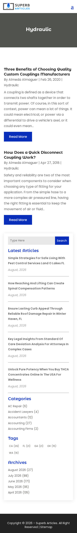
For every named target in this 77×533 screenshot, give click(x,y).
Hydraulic (11, 85)
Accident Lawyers (20, 412)
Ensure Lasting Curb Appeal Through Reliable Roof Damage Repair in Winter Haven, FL (37, 313)
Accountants (17, 417)
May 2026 (15, 487)
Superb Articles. (47, 523)
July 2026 (14, 476)
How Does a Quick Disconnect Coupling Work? (33, 155)
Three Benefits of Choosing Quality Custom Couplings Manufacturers (37, 71)
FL (26, 446)
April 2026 (15, 492)
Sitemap (46, 527)
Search (62, 241)
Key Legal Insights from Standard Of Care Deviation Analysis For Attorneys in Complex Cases (38, 344)
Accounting (16, 423)
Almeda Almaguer (23, 79)
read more (18, 136)
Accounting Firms (20, 429)
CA (14, 446)
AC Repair (15, 406)
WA (14, 453)
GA (38, 446)
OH (51, 446)
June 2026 (15, 481)
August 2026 (17, 470)
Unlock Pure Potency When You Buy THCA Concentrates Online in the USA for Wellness (38, 374)
